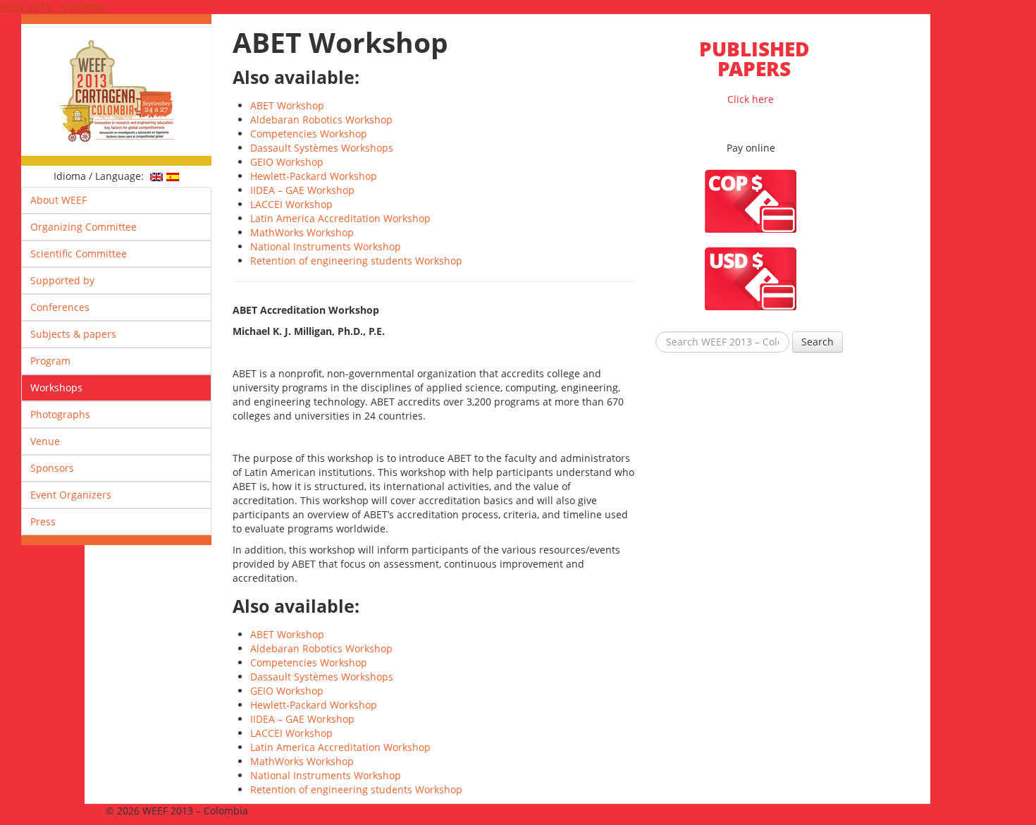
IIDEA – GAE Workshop (302, 190)
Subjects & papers (73, 334)
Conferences (60, 307)
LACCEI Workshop (291, 204)
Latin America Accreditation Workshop (340, 218)
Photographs (60, 414)
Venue (45, 441)
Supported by (62, 280)
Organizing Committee (83, 226)
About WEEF (58, 200)
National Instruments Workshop (325, 246)
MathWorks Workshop (302, 232)
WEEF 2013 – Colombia (53, 6)
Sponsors (52, 468)
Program (50, 360)
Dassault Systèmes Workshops (321, 147)
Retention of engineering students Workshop (356, 260)
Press (43, 521)
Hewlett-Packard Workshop (313, 176)
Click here (754, 70)
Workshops (56, 387)
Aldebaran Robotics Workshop (321, 119)
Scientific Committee (78, 253)
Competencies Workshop (308, 133)
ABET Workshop (287, 105)
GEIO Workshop (286, 162)
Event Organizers (70, 494)
